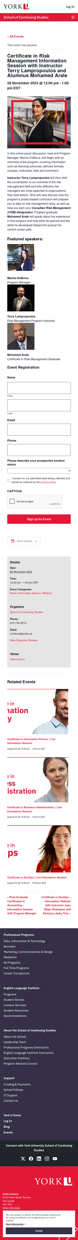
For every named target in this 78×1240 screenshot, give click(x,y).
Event (13, 593)
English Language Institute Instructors (29, 1053)
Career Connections (17, 973)
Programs (10, 994)
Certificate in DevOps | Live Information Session (37, 877)
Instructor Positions (17, 1058)
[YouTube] (55, 1158)
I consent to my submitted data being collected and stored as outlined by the (41, 480)
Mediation (10, 957)
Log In (70, 6)
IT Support (10, 1095)
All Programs (12, 962)
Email (11, 420)
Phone (11, 441)
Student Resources (16, 1010)
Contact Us (11, 1100)
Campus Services (15, 1005)
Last (10, 413)
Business (9, 946)
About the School (15, 1036)
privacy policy (48, 482)
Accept (39, 1230)
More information (15, 1224)
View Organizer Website (24, 640)
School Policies (13, 1089)
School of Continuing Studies (26, 17)
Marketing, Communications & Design (28, 952)
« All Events (15, 36)
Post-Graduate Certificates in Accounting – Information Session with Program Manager (21, 905)
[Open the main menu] (73, 17)
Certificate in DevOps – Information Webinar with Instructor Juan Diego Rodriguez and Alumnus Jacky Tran (56, 905)
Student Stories (14, 999)
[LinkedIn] (39, 1158)
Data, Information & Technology (24, 941)
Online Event (17, 659)
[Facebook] (31, 1158)
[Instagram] (47, 1158)
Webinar (47, 593)
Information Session (29, 593)
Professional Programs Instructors (26, 1047)
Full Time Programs (16, 968)
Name (11, 377)
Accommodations (15, 1016)
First (10, 395)
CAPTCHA (14, 491)
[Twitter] (23, 1158)
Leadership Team (15, 1042)
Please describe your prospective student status (36, 462)
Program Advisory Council (20, 1063)
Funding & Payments (17, 1084)
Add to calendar (24, 541)
